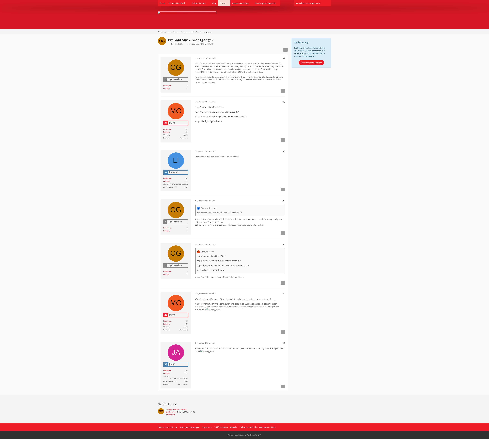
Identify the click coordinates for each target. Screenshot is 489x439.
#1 (284, 58)
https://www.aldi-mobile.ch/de (208, 107)
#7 (284, 343)
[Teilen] (285, 50)
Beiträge (166, 88)
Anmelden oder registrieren (308, 3)
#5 (284, 244)
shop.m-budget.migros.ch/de (207, 121)
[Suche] (326, 3)
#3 (284, 151)
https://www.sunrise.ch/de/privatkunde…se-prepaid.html (220, 116)
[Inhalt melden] (283, 91)
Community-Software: (245, 435)
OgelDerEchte (177, 44)
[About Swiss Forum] (244, 17)
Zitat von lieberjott (209, 208)
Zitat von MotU (207, 251)
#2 (284, 101)
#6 (284, 293)
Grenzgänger (170, 414)
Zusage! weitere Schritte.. (176, 409)
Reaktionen (167, 85)
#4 (284, 200)
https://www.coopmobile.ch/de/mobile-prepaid (216, 112)
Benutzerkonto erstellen (311, 62)
